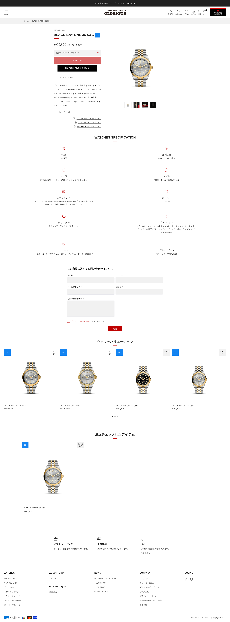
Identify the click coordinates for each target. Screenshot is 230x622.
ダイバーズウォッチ (12, 605)
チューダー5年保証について (89, 126)
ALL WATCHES (10, 578)
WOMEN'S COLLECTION (105, 578)
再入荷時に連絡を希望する (77, 68)
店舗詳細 (53, 592)
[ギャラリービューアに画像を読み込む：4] (153, 105)
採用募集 (143, 605)
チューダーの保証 (147, 583)
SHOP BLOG (99, 587)
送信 (115, 329)
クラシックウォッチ (12, 596)
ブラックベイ (9, 587)
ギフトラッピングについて (89, 122)
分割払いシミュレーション (67, 52)
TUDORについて (56, 578)
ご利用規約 (144, 591)
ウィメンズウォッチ (12, 600)
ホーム (26, 21)
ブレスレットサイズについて (89, 118)
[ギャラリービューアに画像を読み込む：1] (128, 105)
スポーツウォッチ (11, 591)
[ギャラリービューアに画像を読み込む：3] (144, 105)
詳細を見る (145, 553)
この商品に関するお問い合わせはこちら (90, 268)
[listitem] (115, 3)
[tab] (112, 416)
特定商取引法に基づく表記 (151, 600)
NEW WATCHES (11, 583)
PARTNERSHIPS (101, 591)
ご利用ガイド (145, 578)
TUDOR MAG (100, 583)
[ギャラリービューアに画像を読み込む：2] (136, 105)
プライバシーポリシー (80, 321)
